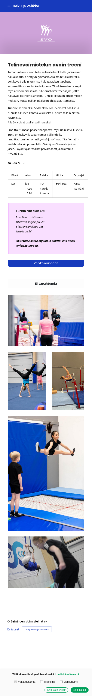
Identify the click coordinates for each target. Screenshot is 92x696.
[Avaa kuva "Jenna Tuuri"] (68, 381)
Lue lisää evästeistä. (67, 674)
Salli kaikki (79, 689)
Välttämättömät (26, 681)
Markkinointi (70, 681)
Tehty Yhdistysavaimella (36, 629)
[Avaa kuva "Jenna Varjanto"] (46, 562)
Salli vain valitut (56, 689)
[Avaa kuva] (46, 320)
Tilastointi (49, 681)
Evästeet (13, 629)
